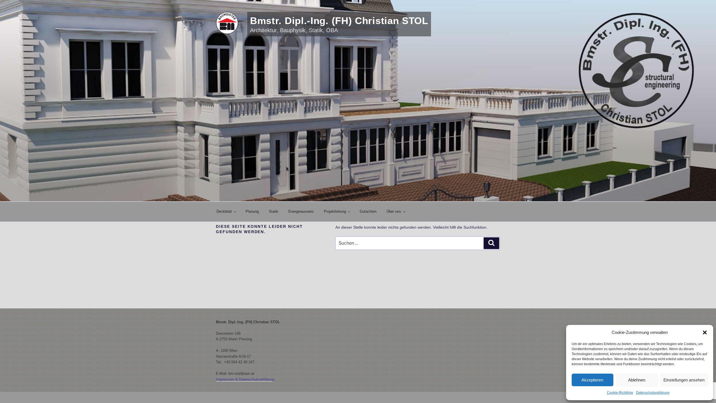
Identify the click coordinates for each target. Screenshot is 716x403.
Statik (273, 211)
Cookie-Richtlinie (620, 393)
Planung (252, 211)
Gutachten (368, 211)
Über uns (394, 211)
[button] (705, 332)
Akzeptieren (592, 380)
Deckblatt (224, 211)
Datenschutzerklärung (653, 393)
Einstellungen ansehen (684, 380)
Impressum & (227, 379)
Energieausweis (301, 211)
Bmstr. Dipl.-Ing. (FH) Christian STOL (339, 20)
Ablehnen (636, 380)
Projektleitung (335, 211)
